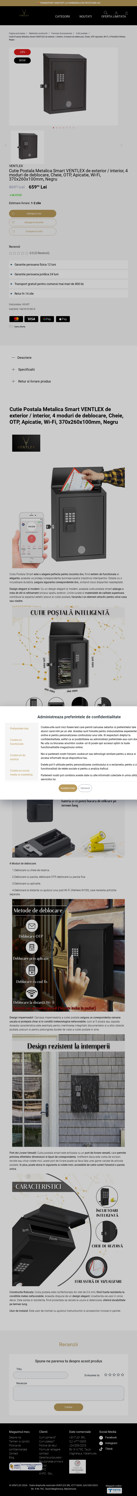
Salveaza (85, 788)
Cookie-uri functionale (16, 741)
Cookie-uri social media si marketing (21, 772)
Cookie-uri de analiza (17, 757)
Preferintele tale (19, 728)
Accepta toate (68, 788)
